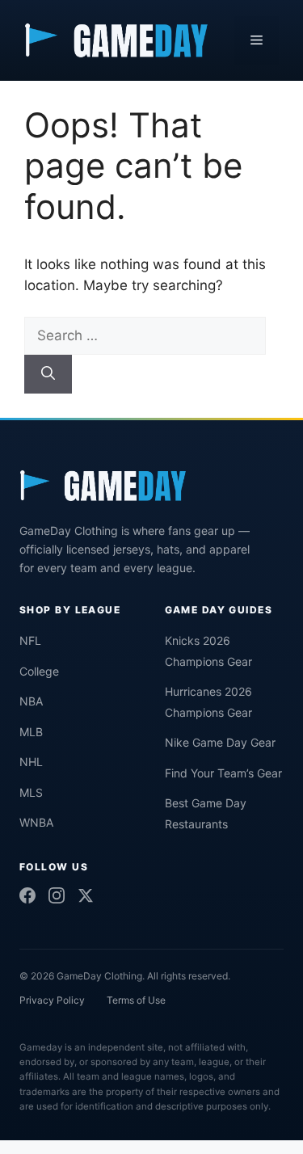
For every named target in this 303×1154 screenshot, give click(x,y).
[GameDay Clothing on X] (86, 895)
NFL (30, 640)
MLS (31, 792)
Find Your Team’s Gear (223, 773)
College (39, 671)
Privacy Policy (52, 1000)
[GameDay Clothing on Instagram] (56, 895)
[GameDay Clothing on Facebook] (27, 895)
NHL (31, 762)
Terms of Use (136, 1000)
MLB (31, 732)
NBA (31, 701)
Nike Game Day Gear (220, 742)
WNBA (36, 822)
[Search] (48, 374)
